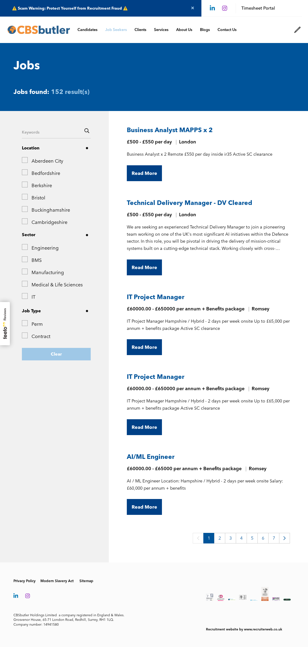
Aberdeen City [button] (47, 161)
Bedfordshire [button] (46, 173)
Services (161, 29)
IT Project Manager (155, 297)
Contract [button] (41, 336)
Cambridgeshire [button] (49, 222)
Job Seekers (116, 29)
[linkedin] (212, 8)
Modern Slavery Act (57, 581)
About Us (184, 29)
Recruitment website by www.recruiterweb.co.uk (244, 629)
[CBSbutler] (38, 29)
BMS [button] (37, 260)
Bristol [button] (38, 198)
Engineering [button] (45, 248)
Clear (56, 354)
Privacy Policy (24, 581)
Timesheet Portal (258, 8)
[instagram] (224, 8)
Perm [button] (37, 324)
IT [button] (33, 297)
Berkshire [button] (42, 185)
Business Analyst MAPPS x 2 (170, 130)
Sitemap (86, 581)
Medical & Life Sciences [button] (57, 285)
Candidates (87, 29)
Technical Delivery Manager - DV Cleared (189, 203)
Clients (140, 29)
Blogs (205, 29)
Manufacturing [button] (48, 272)
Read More (144, 173)
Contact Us (227, 29)
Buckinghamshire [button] (51, 210)
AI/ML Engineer (150, 457)
